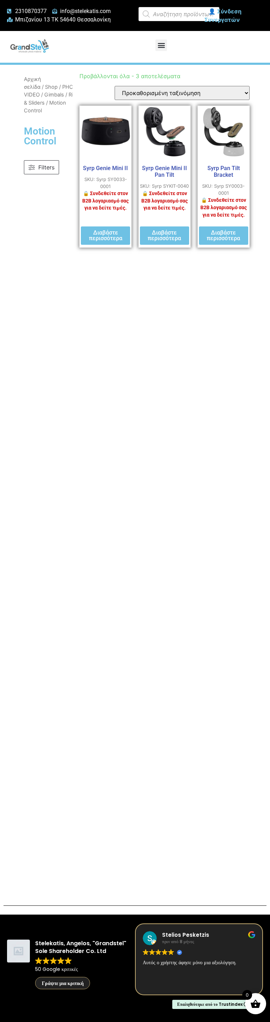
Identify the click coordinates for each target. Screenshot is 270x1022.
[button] (161, 45)
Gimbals (54, 95)
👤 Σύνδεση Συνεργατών (223, 15)
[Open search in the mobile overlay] (179, 14)
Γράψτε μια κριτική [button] (63, 983)
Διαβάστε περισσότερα (105, 235)
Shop (51, 87)
